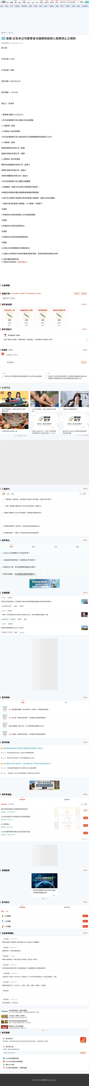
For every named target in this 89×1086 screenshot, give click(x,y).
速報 (30, 6)
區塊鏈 (51, 6)
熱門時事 (24, 6)
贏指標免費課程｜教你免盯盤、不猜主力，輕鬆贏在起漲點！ (29, 709)
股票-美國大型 (11, 812)
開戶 (85, 810)
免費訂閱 (82, 1053)
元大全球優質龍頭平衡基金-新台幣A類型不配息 (15, 832)
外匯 (32, 2)
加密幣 (41, 2)
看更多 (84, 329)
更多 (84, 494)
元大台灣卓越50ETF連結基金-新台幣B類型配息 (15, 816)
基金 (28, 2)
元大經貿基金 (5, 824)
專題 (73, 6)
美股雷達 (9, 610)
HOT (10, 709)
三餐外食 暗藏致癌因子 (70, 409)
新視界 (68, 6)
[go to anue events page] (78, 2)
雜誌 (78, 6)
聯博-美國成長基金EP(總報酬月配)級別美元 (14, 809)
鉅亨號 (52, 2)
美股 (19, 2)
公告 (4, 33)
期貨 (45, 6)
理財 (62, 6)
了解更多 (83, 304)
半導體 (8, 926)
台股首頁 (76, 293)
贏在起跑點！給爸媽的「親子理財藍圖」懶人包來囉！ (27, 293)
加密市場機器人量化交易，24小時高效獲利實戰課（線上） (27, 726)
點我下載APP (22, 262)
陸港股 (24, 2)
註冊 (87, 2)
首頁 (7, 2)
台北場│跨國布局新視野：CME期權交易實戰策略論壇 (27, 718)
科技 (11, 6)
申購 (85, 818)
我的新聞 (85, 6)
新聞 (11, 2)
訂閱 (56, 2)
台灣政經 (9, 597)
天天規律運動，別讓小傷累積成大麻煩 (44, 410)
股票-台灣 (10, 819)
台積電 (8, 921)
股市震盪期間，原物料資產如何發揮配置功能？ (14, 410)
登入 (84, 2)
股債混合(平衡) (11, 834)
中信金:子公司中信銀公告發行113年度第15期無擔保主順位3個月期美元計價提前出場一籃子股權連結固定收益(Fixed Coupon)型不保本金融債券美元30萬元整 (67, 377)
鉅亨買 (47, 2)
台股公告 (10, 33)
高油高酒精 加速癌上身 (9, 431)
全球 (36, 2)
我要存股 (83, 293)
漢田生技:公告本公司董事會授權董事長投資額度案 (75, 432)
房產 (57, 6)
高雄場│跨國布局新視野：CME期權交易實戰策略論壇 (27, 734)
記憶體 (8, 916)
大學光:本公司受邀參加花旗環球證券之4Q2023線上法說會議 (23, 376)
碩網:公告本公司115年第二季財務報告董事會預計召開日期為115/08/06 (44, 432)
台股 (15, 2)
